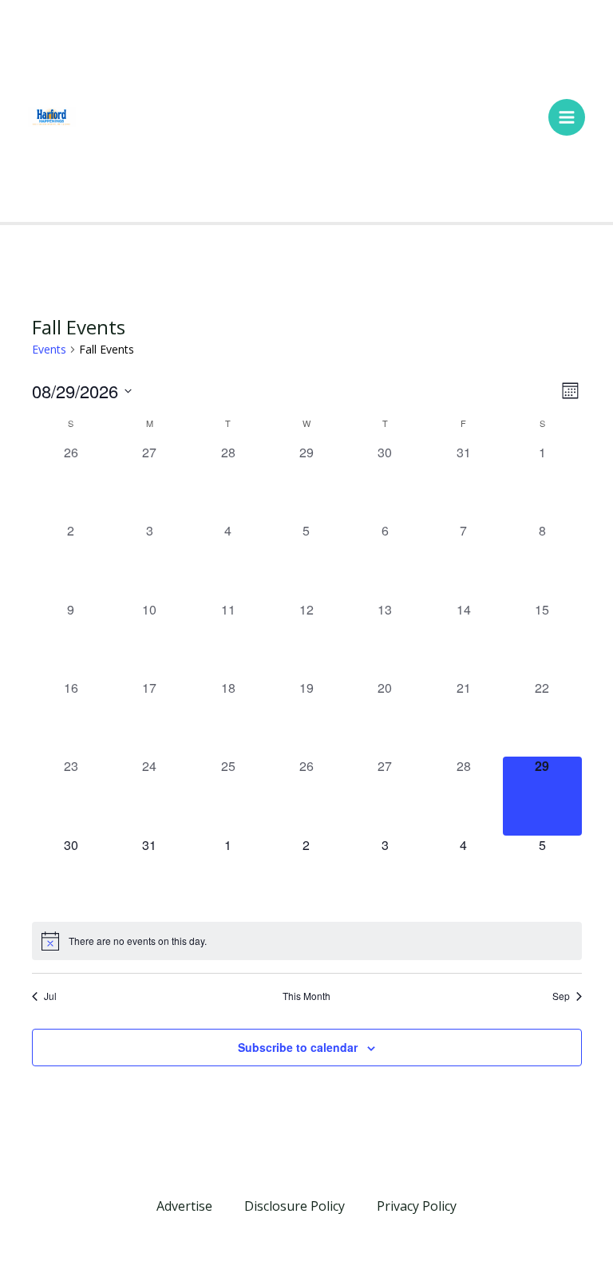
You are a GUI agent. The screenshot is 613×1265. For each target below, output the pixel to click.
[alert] (307, 941)
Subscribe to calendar (298, 1047)
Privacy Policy (417, 1206)
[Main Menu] (566, 117)
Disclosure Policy (294, 1206)
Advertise (184, 1206)
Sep (561, 996)
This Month (306, 996)
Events (49, 349)
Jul (50, 996)
